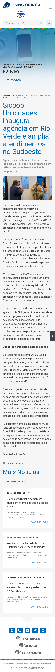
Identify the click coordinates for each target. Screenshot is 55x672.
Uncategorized (33, 64)
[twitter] (35, 630)
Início (6, 64)
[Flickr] (43, 630)
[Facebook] (12, 630)
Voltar (16, 79)
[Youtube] (27, 630)
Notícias (17, 64)
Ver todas (18, 481)
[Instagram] (20, 630)
